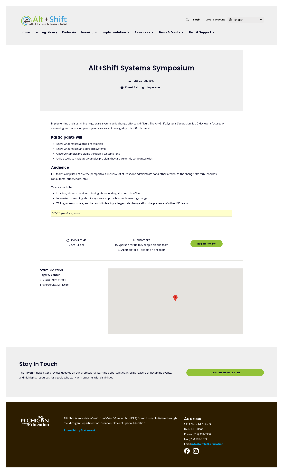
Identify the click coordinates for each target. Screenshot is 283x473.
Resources (142, 32)
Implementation (114, 32)
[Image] (187, 451)
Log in (196, 19)
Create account (215, 19)
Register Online (206, 243)
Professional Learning (78, 32)
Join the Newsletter (225, 372)
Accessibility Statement (79, 430)
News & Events (169, 32)
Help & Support (200, 32)
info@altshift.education (207, 444)
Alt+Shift (100, 21)
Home (26, 32)
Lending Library (46, 32)
